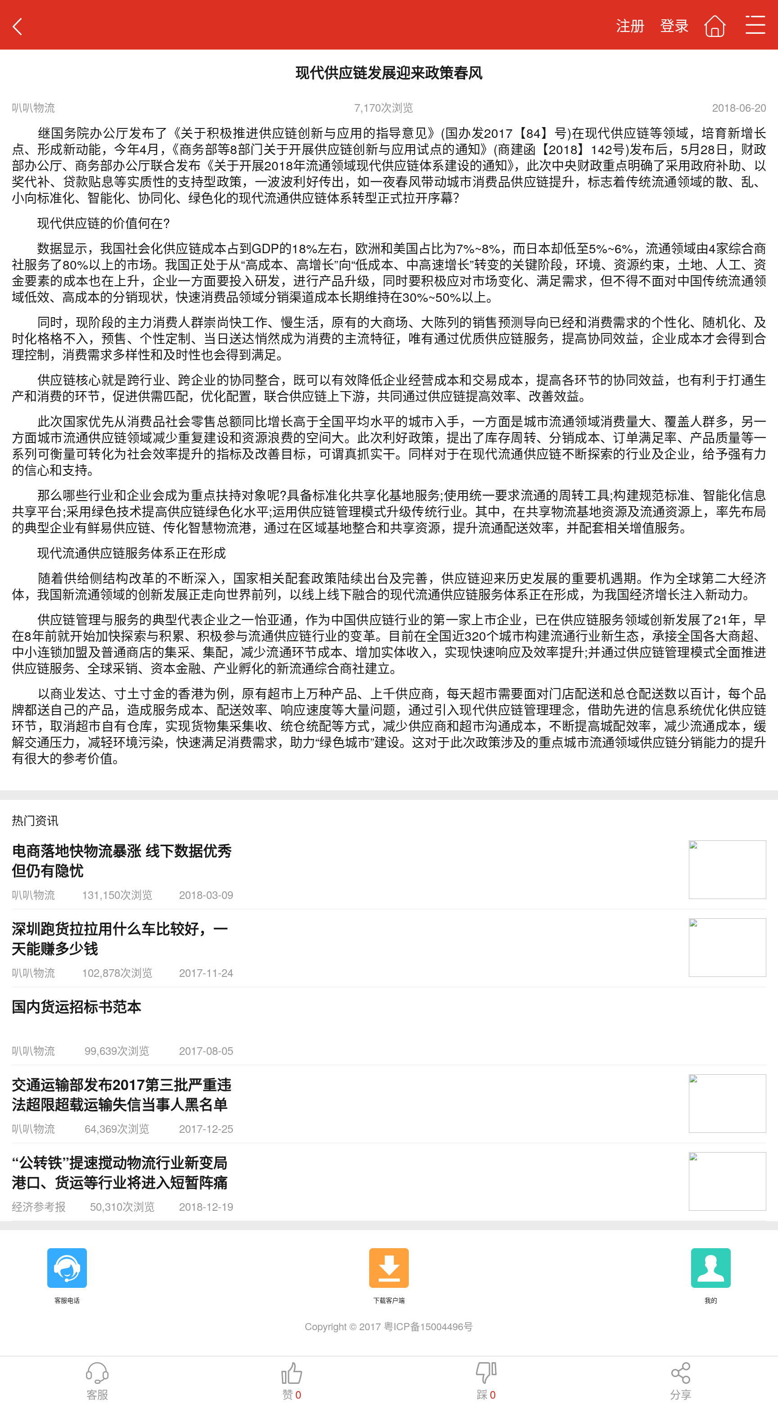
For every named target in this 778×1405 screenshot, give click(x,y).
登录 (674, 24)
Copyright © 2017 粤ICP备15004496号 (389, 1326)
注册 (630, 24)
